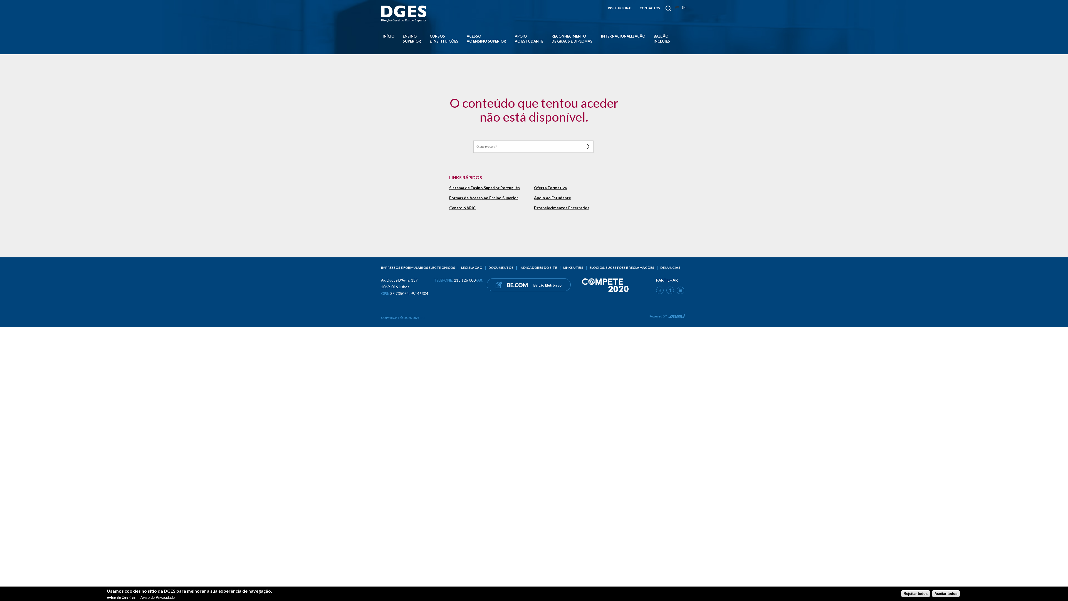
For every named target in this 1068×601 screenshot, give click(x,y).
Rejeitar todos (916, 594)
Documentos (500, 267)
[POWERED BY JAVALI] (676, 317)
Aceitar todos (945, 594)
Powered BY (658, 316)
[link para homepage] (404, 14)
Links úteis (573, 267)
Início (388, 36)
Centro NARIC (462, 208)
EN (684, 7)
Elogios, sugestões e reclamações (621, 267)
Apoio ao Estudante (552, 198)
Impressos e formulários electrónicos (418, 267)
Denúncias (670, 267)
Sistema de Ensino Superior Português (484, 188)
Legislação (471, 267)
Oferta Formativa (550, 188)
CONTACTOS (650, 8)
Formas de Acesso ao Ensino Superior (483, 198)
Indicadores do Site (538, 267)
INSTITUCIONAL (620, 8)
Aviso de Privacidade (157, 597)
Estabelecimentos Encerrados (561, 208)
